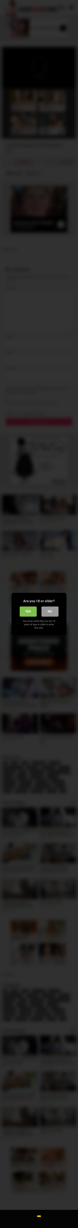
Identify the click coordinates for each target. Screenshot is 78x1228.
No (50, 611)
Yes (28, 611)
